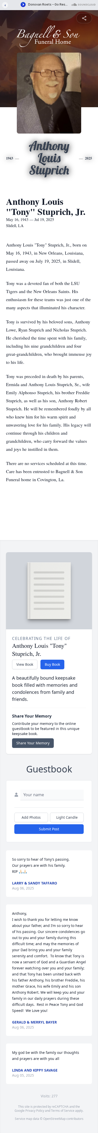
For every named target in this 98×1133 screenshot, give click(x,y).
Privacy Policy (34, 1110)
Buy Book (52, 664)
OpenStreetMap (54, 1119)
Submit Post (49, 829)
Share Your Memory (33, 743)
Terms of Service (62, 1110)
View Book (24, 664)
